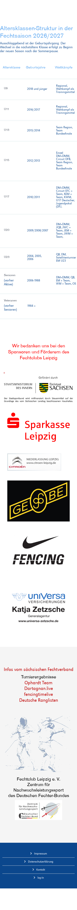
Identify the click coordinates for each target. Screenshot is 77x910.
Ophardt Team (38, 682)
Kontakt (40, 869)
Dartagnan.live (38, 688)
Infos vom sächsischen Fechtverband (38, 669)
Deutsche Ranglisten (38, 700)
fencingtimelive (38, 694)
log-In (40, 877)
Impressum (40, 853)
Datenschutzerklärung (40, 861)
